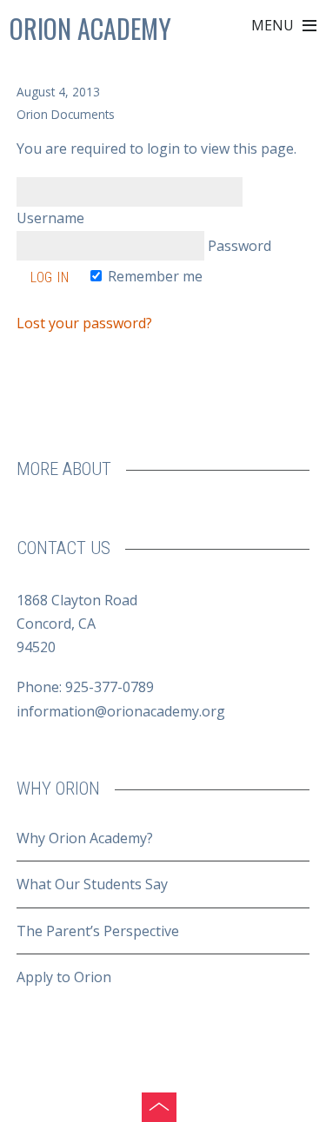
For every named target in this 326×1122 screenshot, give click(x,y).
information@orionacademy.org (121, 711)
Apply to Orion (64, 977)
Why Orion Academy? (85, 838)
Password (237, 245)
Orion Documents (66, 114)
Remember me (153, 276)
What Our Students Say (92, 884)
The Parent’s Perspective (98, 930)
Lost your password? (84, 323)
